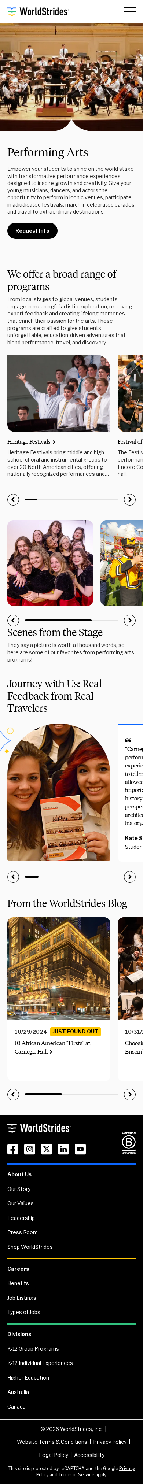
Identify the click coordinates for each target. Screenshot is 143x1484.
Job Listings (21, 1298)
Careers (18, 1269)
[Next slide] (130, 500)
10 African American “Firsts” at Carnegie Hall (52, 1047)
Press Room (22, 1232)
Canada (16, 1406)
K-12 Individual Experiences (40, 1363)
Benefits (18, 1283)
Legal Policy (53, 1455)
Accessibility (89, 1455)
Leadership (21, 1218)
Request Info (32, 230)
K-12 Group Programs (33, 1349)
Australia (18, 1392)
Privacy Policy (109, 1442)
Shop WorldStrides (30, 1247)
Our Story (18, 1189)
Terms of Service (76, 1474)
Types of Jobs (23, 1312)
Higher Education (28, 1377)
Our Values (20, 1203)
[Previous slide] (13, 500)
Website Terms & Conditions (52, 1442)
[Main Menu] (130, 11)
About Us (19, 1174)
